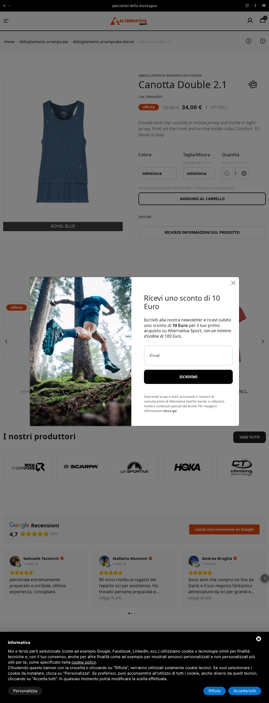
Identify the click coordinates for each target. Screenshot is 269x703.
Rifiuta (214, 690)
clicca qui (170, 411)
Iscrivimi (188, 376)
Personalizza (25, 690)
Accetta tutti (245, 690)
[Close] (233, 283)
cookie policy (83, 662)
